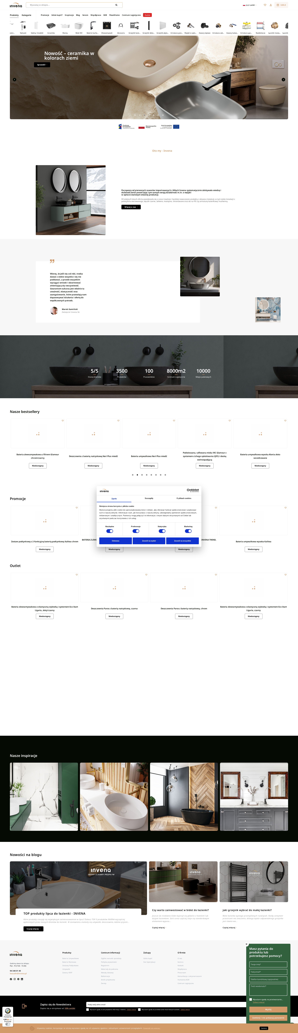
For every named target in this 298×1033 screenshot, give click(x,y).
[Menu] (11, 1008)
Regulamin (105, 965)
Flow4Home (114, 15)
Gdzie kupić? (57, 15)
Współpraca (96, 15)
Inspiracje (69, 15)
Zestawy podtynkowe (70, 965)
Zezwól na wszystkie (182, 541)
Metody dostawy (107, 972)
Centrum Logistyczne (131, 15)
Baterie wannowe (69, 962)
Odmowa (115, 541)
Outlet (147, 15)
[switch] (136, 531)
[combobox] (74, 5)
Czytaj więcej (33, 929)
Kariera (180, 962)
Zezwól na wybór (149, 541)
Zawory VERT (67, 972)
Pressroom (182, 972)
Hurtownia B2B (183, 980)
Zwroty (103, 983)
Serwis (85, 15)
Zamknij (264, 1028)
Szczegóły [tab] (149, 498)
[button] (271, 5)
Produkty (14, 15)
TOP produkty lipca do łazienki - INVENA (54, 913)
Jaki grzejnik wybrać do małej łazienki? (247, 910)
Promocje (45, 15)
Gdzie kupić (147, 958)
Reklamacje (105, 976)
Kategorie (26, 15)
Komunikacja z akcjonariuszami (190, 976)
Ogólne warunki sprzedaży (111, 958)
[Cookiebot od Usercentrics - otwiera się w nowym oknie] (188, 490)
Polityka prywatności (109, 962)
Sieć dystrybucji (149, 962)
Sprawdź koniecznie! (46, 65)
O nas (180, 958)
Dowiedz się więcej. (151, 1028)
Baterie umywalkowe (70, 958)
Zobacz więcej (131, 1009)
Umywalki (66, 969)
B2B (105, 15)
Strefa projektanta (108, 980)
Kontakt (180, 965)
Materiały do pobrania (109, 969)
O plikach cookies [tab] (184, 498)
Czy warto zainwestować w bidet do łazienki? (180, 910)
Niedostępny (38, 466)
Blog (78, 15)
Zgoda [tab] (114, 499)
